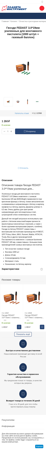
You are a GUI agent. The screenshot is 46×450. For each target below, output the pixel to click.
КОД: (34, 113)
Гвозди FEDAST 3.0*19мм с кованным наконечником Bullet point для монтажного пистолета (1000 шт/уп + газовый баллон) (34, 316)
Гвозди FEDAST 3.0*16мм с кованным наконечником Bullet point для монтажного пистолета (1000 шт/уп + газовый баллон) (11, 316)
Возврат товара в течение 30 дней (23, 400)
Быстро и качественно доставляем (23, 350)
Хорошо (39, 446)
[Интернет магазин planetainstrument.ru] (14, 8)
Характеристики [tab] (10, 269)
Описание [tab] (7, 180)
